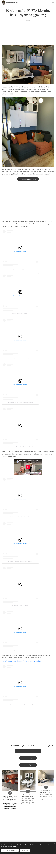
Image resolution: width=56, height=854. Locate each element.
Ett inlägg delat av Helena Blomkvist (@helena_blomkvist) (20, 561)
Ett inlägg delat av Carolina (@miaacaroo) (20, 357)
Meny (53, 2)
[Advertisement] (28, 32)
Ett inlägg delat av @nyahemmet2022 (20, 313)
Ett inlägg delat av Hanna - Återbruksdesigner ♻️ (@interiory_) (20, 704)
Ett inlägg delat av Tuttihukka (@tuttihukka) (20, 650)
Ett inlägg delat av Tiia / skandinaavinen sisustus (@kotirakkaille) (20, 402)
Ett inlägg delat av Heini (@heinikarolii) (20, 605)
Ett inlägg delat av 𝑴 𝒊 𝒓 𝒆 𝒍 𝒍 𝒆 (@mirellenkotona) (20, 269)
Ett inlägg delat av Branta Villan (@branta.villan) (20, 516)
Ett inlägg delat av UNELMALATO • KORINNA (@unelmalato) (20, 446)
